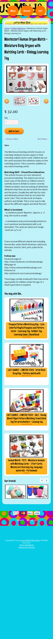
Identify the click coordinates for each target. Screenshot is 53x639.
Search (20, 520)
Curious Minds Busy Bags (30, 540)
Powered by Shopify (26, 547)
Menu (13, 10)
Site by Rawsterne (26, 545)
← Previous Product (11, 139)
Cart (40, 10)
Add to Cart (14, 131)
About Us (31, 520)
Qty (6, 118)
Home (6, 28)
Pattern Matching (18, 28)
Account (27, 10)
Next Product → (43, 139)
